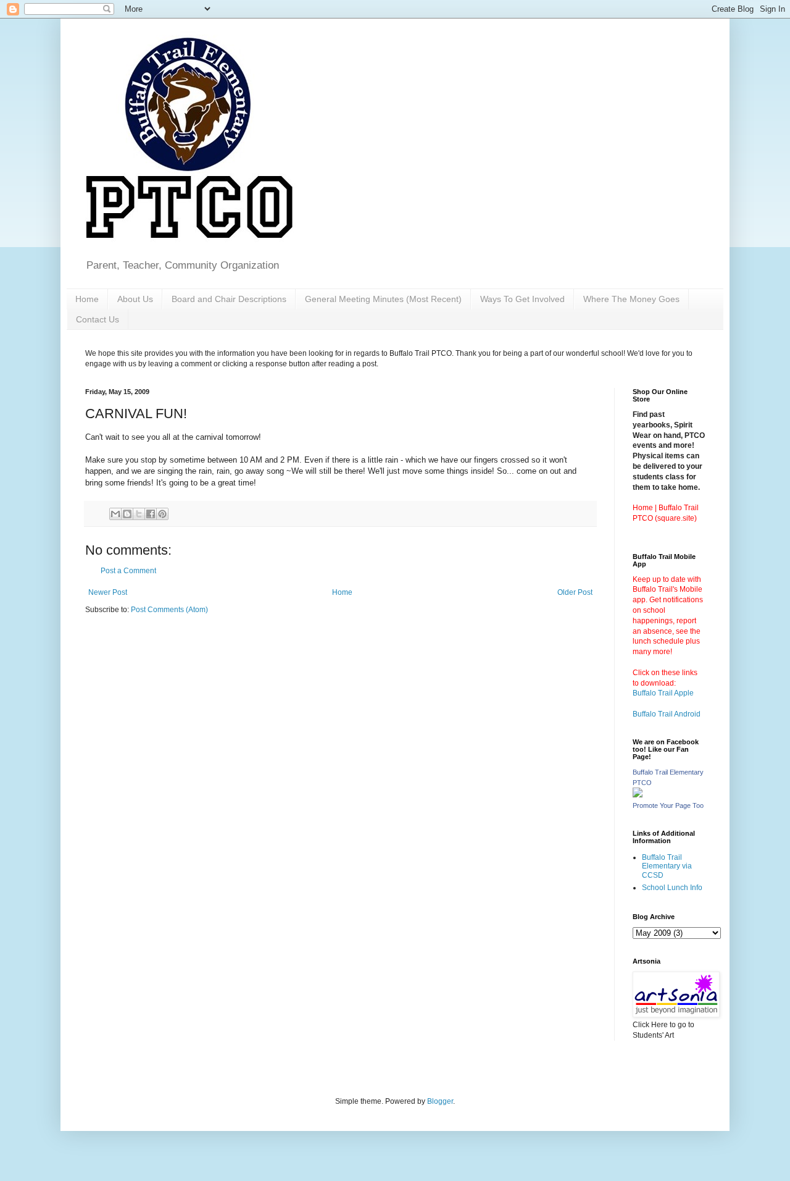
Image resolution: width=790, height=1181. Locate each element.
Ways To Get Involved (522, 299)
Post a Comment (128, 570)
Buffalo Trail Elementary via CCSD (667, 866)
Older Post (574, 592)
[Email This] (115, 514)
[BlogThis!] (127, 514)
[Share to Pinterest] (162, 514)
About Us (135, 299)
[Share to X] (139, 514)
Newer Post (107, 592)
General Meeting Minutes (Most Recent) (383, 299)
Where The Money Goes (631, 299)
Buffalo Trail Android (667, 714)
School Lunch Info (672, 887)
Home (87, 299)
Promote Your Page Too (668, 805)
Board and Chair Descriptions (229, 299)
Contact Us (97, 319)
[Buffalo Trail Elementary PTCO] (637, 795)
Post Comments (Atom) (169, 609)
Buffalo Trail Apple (663, 693)
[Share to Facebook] (150, 514)
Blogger (440, 1101)
